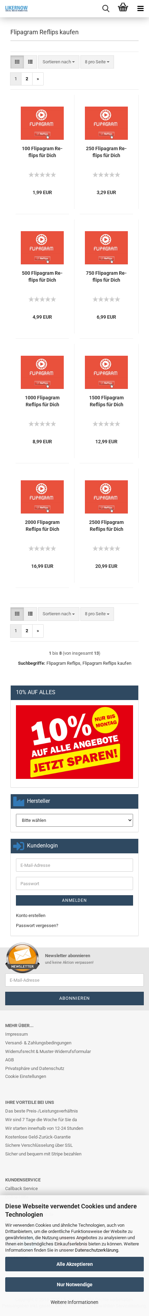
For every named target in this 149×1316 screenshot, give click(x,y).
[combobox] (58, 62)
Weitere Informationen (74, 1302)
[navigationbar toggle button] (140, 8)
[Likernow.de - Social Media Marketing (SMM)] (14, 8)
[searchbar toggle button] (105, 8)
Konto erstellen (30, 915)
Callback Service (21, 1188)
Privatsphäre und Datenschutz (34, 1068)
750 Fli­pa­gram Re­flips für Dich (106, 276)
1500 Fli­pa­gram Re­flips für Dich (106, 401)
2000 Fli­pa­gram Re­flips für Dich (42, 525)
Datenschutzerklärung (96, 1250)
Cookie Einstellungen (25, 1076)
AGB (9, 1059)
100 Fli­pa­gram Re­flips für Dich (42, 152)
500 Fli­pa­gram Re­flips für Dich (42, 276)
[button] (17, 62)
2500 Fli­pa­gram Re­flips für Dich (106, 525)
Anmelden (74, 900)
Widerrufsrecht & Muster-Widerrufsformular (48, 1051)
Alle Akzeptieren (74, 1264)
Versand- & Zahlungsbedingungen (38, 1042)
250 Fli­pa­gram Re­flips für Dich (106, 152)
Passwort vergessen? (37, 925)
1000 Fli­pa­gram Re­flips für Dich (42, 401)
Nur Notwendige (75, 1284)
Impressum (16, 1034)
